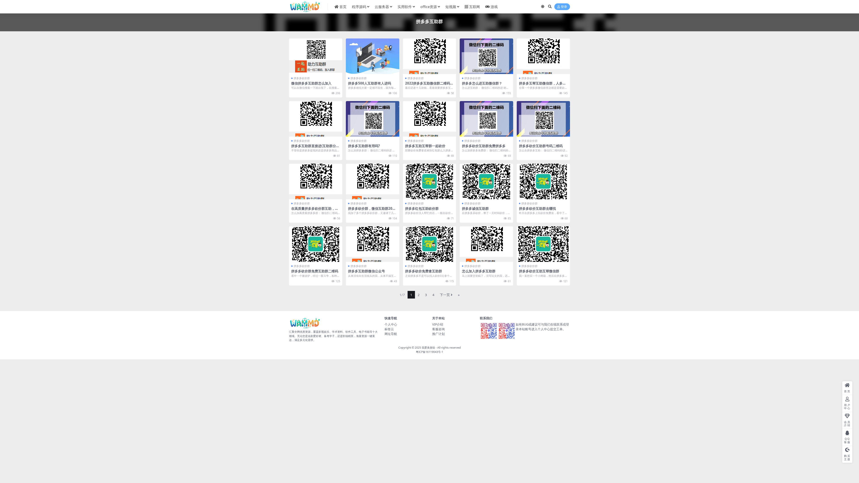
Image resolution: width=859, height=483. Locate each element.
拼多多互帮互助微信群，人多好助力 (542, 85)
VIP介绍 (437, 324)
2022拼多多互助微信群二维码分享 (429, 85)
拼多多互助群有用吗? (364, 146)
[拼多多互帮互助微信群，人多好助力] (543, 56)
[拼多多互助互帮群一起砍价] (429, 119)
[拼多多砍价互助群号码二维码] (543, 119)
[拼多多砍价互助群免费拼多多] (486, 119)
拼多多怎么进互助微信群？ (482, 83)
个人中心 (391, 324)
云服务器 (382, 6)
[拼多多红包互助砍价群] (429, 181)
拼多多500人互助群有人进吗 (369, 83)
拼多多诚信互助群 (475, 208)
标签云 (389, 329)
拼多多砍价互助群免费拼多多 (484, 146)
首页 (343, 6)
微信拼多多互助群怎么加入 (311, 83)
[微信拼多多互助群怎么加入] (315, 56)
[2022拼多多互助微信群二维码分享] (429, 56)
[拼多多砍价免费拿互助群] (429, 244)
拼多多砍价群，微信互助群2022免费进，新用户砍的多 (372, 210)
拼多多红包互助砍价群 (422, 208)
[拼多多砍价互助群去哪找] (543, 181)
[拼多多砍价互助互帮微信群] (543, 244)
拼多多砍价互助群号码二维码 (541, 146)
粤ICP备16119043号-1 (429, 352)
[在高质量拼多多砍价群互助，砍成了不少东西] (315, 181)
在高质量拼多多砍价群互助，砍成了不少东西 (314, 210)
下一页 (445, 294)
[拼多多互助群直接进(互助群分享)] (315, 119)
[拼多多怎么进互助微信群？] (486, 56)
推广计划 (438, 334)
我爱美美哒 (428, 348)
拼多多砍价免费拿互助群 (423, 271)
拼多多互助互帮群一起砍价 (425, 146)
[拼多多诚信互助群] (486, 181)
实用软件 (405, 6)
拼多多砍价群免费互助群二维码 (314, 271)
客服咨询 (438, 329)
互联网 (474, 6)
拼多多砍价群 (302, 78)
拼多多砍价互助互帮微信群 (539, 271)
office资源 (428, 6)
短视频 (450, 6)
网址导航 (391, 334)
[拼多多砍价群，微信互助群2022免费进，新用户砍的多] (372, 181)
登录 (564, 6)
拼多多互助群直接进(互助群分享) (313, 148)
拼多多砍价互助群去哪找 (537, 208)
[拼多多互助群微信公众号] (372, 244)
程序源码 (359, 6)
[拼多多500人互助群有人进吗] (372, 56)
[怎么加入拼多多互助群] (486, 244)
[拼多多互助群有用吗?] (372, 119)
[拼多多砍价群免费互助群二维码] (315, 244)
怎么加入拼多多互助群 (478, 271)
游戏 (494, 6)
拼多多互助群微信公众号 (366, 271)
